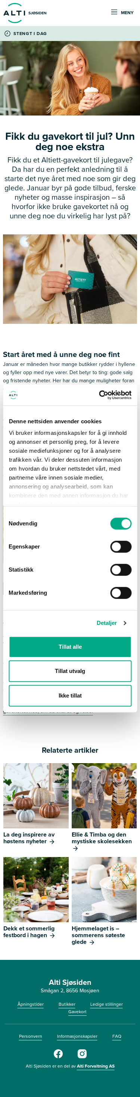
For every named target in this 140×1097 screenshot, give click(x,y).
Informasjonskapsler (77, 1036)
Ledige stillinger (106, 1004)
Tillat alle (70, 647)
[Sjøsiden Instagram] (82, 1056)
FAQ (116, 1036)
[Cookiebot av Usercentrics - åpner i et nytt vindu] (99, 395)
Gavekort (77, 1011)
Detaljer (107, 623)
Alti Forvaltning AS (96, 1066)
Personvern (30, 1036)
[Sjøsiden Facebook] (58, 1056)
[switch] (120, 547)
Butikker (67, 1004)
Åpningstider (31, 1004)
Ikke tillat (70, 695)
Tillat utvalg (70, 671)
